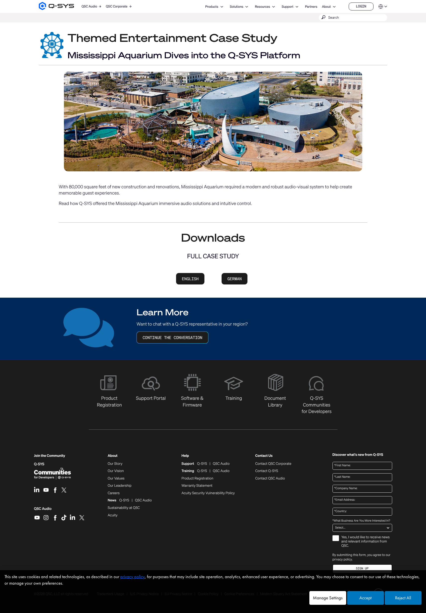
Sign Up (362, 568)
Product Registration (197, 478)
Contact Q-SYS (266, 471)
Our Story (115, 463)
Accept (365, 598)
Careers (114, 493)
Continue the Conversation (172, 337)
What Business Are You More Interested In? (361, 521)
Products (211, 6)
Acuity (113, 515)
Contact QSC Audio (270, 478)
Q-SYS (39, 464)
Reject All (403, 598)
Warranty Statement (197, 485)
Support (287, 6)
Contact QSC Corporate (273, 463)
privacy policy (342, 559)
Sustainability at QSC (124, 507)
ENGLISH (190, 278)
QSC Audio (43, 510)
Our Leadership (120, 485)
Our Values (116, 478)
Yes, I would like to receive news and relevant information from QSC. (365, 541)
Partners (311, 6)
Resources (262, 6)
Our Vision (116, 471)
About (326, 6)
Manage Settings (327, 598)
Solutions (236, 6)
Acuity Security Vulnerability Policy (208, 493)
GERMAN (234, 278)
